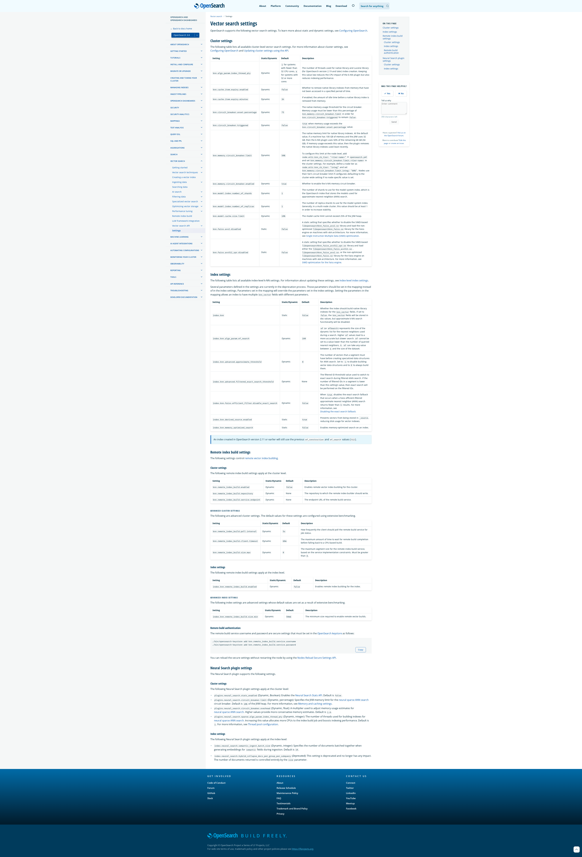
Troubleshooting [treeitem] (179, 290)
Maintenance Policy (287, 793)
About (262, 5)
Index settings (390, 31)
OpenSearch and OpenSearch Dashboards (183, 19)
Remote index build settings (393, 37)
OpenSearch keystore (329, 633)
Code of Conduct (216, 782)
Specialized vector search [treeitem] (185, 201)
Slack (210, 798)
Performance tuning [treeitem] (182, 211)
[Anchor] (234, 40)
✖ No (401, 93)
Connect (350, 782)
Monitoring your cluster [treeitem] (183, 257)
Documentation (313, 5)
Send (394, 121)
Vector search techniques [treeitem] (185, 172)
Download (341, 5)
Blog (328, 5)
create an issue (397, 143)
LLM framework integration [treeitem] (186, 220)
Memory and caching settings (315, 703)
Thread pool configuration (263, 724)
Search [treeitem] (173, 154)
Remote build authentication (391, 51)
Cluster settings (391, 27)
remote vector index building (261, 458)
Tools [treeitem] (173, 277)
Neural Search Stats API (308, 695)
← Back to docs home (181, 28)
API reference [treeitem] (177, 284)
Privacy (280, 813)
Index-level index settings (354, 280)
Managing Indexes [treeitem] (179, 87)
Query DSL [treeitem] (175, 134)
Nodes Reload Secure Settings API (316, 657)
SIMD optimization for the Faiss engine (321, 262)
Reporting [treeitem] (175, 270)
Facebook (351, 808)
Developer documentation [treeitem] (183, 297)
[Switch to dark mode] (353, 5)
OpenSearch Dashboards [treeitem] (182, 101)
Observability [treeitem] (177, 263)
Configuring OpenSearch (353, 30)
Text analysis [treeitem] (177, 127)
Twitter (350, 787)
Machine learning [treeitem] (179, 237)
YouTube (351, 798)
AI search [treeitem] (177, 191)
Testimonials (283, 803)
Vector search (216, 16)
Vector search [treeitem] (177, 161)
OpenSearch (210, 6)
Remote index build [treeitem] (182, 216)
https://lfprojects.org (302, 848)
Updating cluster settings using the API (266, 50)
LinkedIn (351, 793)
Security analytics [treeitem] (179, 114)
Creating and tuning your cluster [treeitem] (183, 79)
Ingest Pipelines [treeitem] (178, 94)
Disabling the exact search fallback (338, 411)
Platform (276, 5)
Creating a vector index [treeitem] (184, 177)
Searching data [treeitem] (179, 186)
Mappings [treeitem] (175, 121)
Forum (210, 787)
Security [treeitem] (174, 107)
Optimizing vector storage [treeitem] (185, 206)
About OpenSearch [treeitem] (179, 44)
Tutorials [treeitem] (175, 58)
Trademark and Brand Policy (292, 808)
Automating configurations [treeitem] (184, 250)
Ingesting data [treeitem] (179, 182)
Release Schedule (286, 787)
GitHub (211, 793)
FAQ (279, 798)
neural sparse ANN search (354, 700)
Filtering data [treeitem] (179, 196)
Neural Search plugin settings (393, 59)
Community (292, 5)
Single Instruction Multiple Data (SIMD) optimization (332, 235)
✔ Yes (387, 93)
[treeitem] (201, 44)
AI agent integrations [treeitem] (181, 243)
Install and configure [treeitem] (181, 64)
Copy (360, 649)
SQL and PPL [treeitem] (176, 141)
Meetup (350, 803)
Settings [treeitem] (176, 230)
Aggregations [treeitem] (177, 148)
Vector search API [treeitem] (181, 225)
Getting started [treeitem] (178, 51)
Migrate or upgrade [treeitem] (180, 71)
